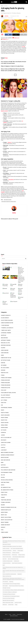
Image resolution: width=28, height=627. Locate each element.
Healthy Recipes (4, 422)
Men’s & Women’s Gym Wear (7, 452)
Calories (3, 347)
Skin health (5, 585)
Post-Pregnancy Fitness (6, 472)
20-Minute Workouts (6, 315)
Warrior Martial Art (6, 509)
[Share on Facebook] (8, 35)
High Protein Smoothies (17, 563)
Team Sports (4, 494)
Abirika (6, 16)
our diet (23, 46)
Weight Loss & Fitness (6, 517)
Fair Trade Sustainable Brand (17, 548)
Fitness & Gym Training (6, 377)
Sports (2, 484)
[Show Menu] (1, 2)
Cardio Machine (4, 350)
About (6, 614)
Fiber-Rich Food (4, 372)
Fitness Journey (15, 552)
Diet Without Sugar (5, 360)
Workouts (5, 604)
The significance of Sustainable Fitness (11, 596)
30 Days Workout (5, 317)
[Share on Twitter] (16, 35)
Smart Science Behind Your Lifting (16, 585)
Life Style (5, 5)
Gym (2, 405)
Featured (3, 370)
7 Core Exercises (5, 325)
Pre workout (5, 581)
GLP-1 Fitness (4, 400)
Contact (14, 614)
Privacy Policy (19, 614)
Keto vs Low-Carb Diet (6, 437)
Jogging (3, 435)
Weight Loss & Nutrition (6, 519)
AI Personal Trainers (6, 332)
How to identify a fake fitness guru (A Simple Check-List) (13, 571)
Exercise (3, 362)
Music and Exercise (7, 576)
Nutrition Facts (4, 467)
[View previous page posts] (13, 75)
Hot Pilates (3, 430)
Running (11, 581)
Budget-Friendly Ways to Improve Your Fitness (12, 546)
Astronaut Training (5, 340)
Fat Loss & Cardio (5, 367)
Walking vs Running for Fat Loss (8, 507)
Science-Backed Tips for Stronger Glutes (11, 583)
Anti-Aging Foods (7, 199)
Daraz (2, 355)
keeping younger (4, 110)
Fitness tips (14, 554)
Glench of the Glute (5, 397)
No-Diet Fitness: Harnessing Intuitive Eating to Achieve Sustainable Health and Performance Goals (13, 579)
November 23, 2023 (15, 16)
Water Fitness (4, 512)
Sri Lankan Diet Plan (5, 487)
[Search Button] (26, 2)
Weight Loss (4, 514)
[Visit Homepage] (14, 2)
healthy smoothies (6, 563)
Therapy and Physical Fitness (9, 594)
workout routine (18, 602)
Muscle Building (5, 457)
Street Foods (4, 492)
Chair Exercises (4, 352)
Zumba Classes (4, 532)
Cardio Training (6, 548)
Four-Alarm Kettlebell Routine (8, 392)
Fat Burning (3, 365)
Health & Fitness (5, 412)
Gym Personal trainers (6, 407)
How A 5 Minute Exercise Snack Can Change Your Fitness (13, 568)
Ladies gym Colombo (6, 442)
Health (2, 410)
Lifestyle (3, 447)
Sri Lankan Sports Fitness (7, 489)
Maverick (22, 619)
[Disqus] (14, 236)
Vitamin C (10, 142)
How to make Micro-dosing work (9, 574)
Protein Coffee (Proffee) (7, 479)
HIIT (4, 565)
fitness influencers (5, 385)
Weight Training (4, 522)
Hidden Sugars (4, 427)
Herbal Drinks (4, 425)
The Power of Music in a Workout (9, 592)
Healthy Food (4, 420)
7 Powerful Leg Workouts (7, 327)
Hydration (3, 432)
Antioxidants (11, 179)
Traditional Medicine (6, 499)
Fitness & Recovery (5, 380)
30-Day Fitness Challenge (7, 320)
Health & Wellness (5, 415)
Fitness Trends (21, 554)
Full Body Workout (5, 395)
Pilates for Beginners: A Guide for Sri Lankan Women (12, 66)
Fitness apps (20, 550)
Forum (10, 614)
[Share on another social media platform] (23, 35)
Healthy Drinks (4, 417)
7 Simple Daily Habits (6, 330)
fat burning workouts (7, 550)
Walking (3, 504)
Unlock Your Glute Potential (8, 598)
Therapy (3, 497)
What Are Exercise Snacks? (8, 600)
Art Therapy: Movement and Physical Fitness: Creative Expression (14, 542)
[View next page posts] (15, 75)
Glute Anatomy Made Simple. (18, 556)
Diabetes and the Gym (6, 357)
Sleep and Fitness (5, 482)
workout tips (10, 604)
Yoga (2, 529)
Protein (3, 477)
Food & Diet (3, 390)
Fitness (2, 375)
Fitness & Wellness (5, 382)
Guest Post (3, 402)
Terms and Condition (14, 615)
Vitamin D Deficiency (5, 502)
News (2, 462)
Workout (3, 527)
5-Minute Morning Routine (7, 322)
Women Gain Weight (5, 524)
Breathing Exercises (6, 345)
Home (2, 5)
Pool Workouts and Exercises (8, 469)
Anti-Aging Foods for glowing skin (9, 201)
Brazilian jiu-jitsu (5, 342)
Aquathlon (3, 335)
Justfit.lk (8, 619)
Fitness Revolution (5, 387)
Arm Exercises (4, 337)
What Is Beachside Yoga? (8, 602)
